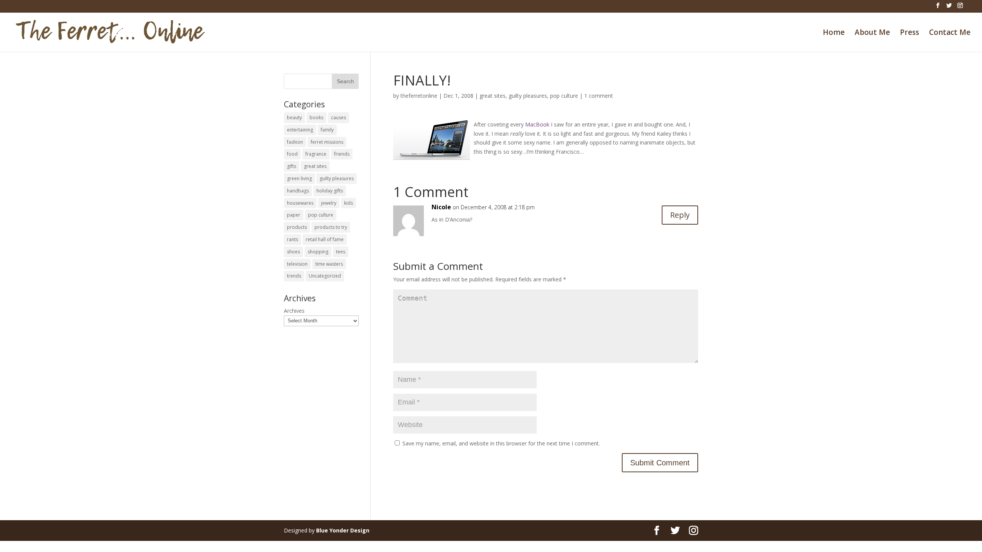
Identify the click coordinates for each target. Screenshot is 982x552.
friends (341, 154)
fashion (295, 142)
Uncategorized (325, 276)
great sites (492, 95)
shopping (318, 251)
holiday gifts (329, 190)
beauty (294, 117)
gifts (291, 166)
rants (292, 239)
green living (299, 178)
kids (348, 203)
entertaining (300, 130)
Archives (294, 310)
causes (338, 117)
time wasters (329, 264)
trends (294, 276)
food (292, 154)
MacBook (537, 124)
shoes (293, 251)
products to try (331, 227)
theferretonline (418, 95)
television (297, 264)
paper (293, 215)
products (297, 227)
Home (834, 33)
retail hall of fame (325, 239)
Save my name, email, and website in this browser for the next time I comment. (501, 443)
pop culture (564, 95)
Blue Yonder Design (342, 530)
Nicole (441, 207)
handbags (298, 190)
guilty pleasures (528, 95)
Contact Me (949, 33)
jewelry (328, 203)
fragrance (315, 154)
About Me (872, 33)
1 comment (598, 95)
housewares (300, 203)
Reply (680, 215)
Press (909, 33)
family (327, 130)
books (316, 117)
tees (340, 251)
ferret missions (327, 142)
